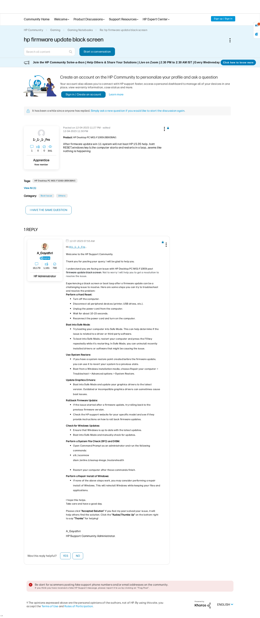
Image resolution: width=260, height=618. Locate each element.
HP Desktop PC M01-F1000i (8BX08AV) (54, 180)
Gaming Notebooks (80, 30)
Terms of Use (50, 606)
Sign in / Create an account (83, 94)
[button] (164, 128)
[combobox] (49, 51)
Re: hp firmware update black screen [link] (123, 30)
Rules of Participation (78, 606)
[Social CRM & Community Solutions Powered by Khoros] (203, 604)
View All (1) (30, 188)
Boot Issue (46, 195)
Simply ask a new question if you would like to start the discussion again (137, 110)
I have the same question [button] (48, 210)
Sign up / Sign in (223, 18)
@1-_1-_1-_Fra (77, 246)
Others (62, 195)
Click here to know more (238, 62)
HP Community (33, 30)
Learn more (116, 94)
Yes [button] (65, 555)
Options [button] (232, 40)
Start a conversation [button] (97, 51)
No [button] (78, 555)
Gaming (55, 30)
